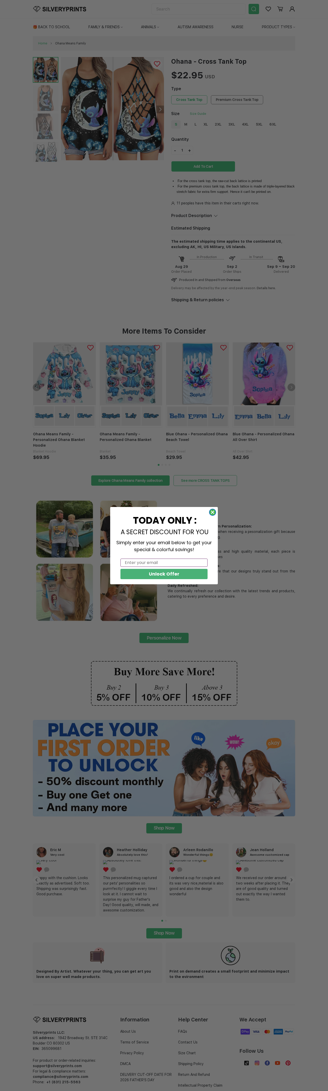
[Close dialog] (212, 512)
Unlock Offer (164, 574)
